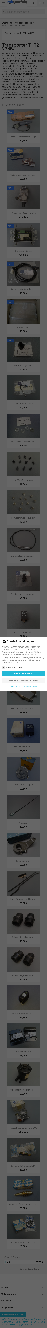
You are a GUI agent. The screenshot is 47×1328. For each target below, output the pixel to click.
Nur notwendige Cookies (23, 680)
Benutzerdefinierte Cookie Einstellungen (23, 686)
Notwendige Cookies (15, 667)
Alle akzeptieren (23, 673)
